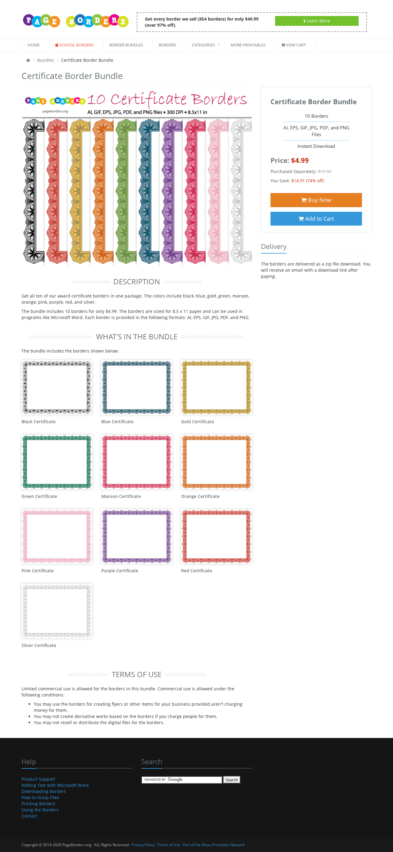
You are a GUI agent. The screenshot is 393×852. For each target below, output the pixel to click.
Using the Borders (40, 810)
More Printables (248, 45)
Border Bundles (126, 45)
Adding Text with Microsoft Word (55, 785)
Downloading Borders (43, 791)
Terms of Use (168, 844)
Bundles (45, 60)
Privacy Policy (142, 844)
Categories (203, 45)
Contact (29, 816)
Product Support (38, 779)
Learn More (317, 21)
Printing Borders (38, 804)
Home (34, 45)
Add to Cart (319, 218)
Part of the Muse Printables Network (214, 844)
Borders (167, 45)
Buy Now (318, 199)
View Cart (295, 45)
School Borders (76, 45)
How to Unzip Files (40, 797)
